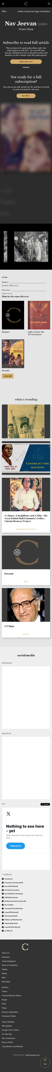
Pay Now (26, 96)
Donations (6, 957)
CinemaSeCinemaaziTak (13, 883)
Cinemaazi (8, 879)
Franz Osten (26, 29)
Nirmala (5, 370)
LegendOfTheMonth (12, 927)
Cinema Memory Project (11, 995)
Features (5, 987)
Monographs (7, 1025)
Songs (4, 1007)
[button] (6, 246)
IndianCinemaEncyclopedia (15, 901)
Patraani (8, 573)
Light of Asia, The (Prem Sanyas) (36, 333)
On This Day (7, 1034)
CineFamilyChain (11, 923)
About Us (5, 952)
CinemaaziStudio (11, 916)
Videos (4, 991)
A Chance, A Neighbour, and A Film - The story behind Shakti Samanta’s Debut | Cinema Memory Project (26, 518)
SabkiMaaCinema (11, 897)
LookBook (8, 931)
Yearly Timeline (8, 1021)
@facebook (6, 733)
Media (4, 973)
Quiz (4, 977)
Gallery (5, 969)
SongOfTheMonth (11, 912)
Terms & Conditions (10, 965)
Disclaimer (6, 981)
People (4, 999)
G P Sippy (9, 626)
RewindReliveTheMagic (13, 894)
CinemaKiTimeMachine (13, 908)
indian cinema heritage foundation (34, 11)
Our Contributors (8, 1038)
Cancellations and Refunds (12, 1046)
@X (3, 804)
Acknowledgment (9, 961)
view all (7, 376)
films (4, 11)
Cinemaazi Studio (9, 1016)
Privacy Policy (7, 1042)
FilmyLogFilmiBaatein (13, 920)
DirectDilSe (9, 905)
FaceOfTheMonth (11, 886)
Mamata (6, 332)
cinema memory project (26, 529)
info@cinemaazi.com (33, 1055)
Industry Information (10, 1012)
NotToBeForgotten (11, 890)
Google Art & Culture (10, 1030)
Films (4, 1003)
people (26, 634)
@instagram (7, 663)
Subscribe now (26, 61)
